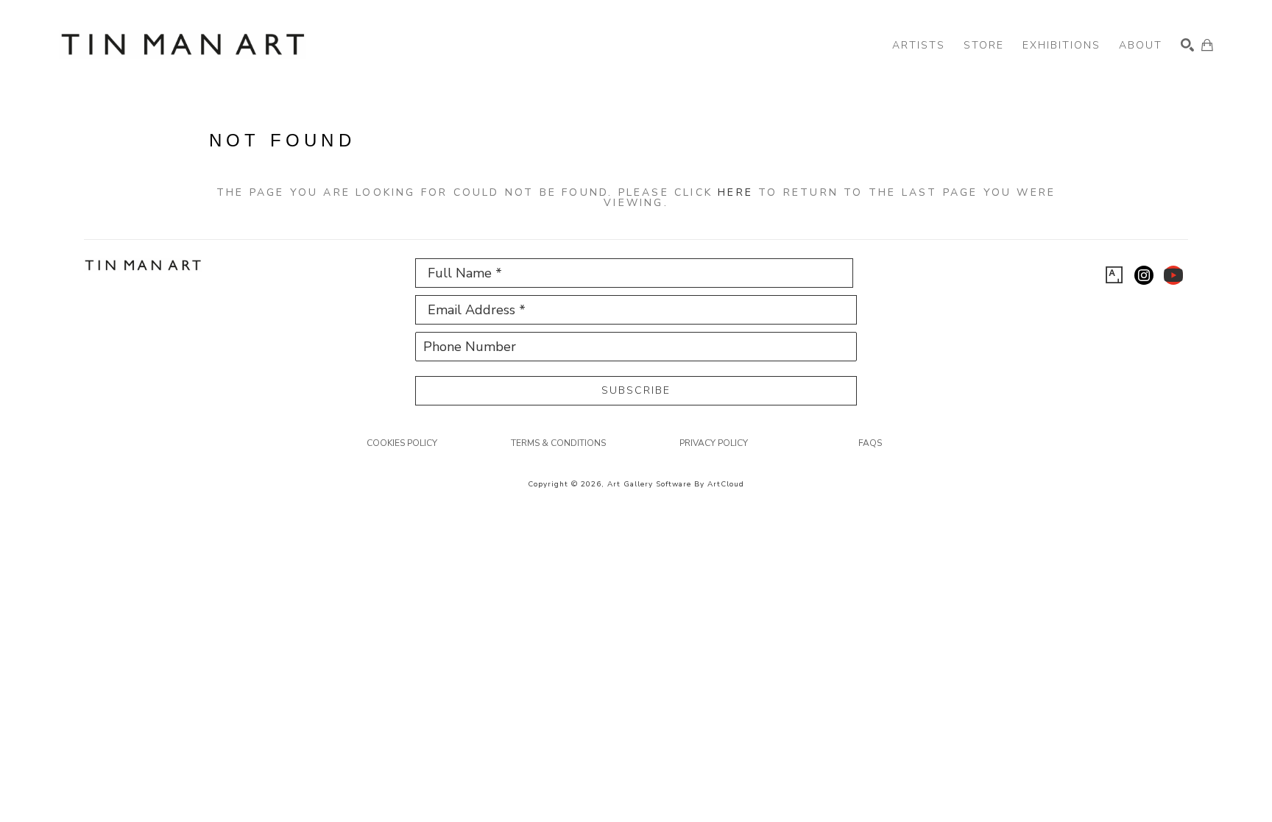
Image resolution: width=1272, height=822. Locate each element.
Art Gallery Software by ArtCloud (675, 484)
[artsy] (1114, 275)
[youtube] (1173, 275)
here (735, 192)
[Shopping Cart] (1207, 45)
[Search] (1187, 45)
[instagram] (1143, 275)
